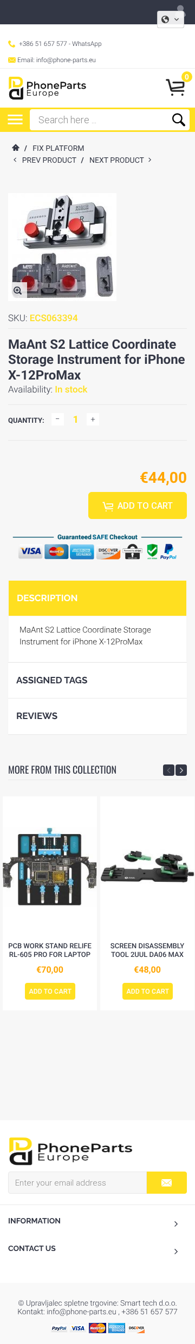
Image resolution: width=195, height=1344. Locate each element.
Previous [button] (168, 770)
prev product (51, 160)
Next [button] (181, 770)
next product (118, 160)
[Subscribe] (166, 1183)
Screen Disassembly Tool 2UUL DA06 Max (147, 950)
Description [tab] (47, 598)
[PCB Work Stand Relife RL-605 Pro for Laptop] (50, 866)
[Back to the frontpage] (15, 148)
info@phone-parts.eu (66, 60)
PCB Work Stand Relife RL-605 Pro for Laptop (50, 950)
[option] (50, 903)
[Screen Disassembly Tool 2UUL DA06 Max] (147, 866)
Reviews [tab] (36, 715)
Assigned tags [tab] (51, 680)
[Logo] (47, 88)
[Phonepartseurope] (70, 1150)
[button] (170, 19)
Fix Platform (58, 148)
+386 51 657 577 (43, 44)
